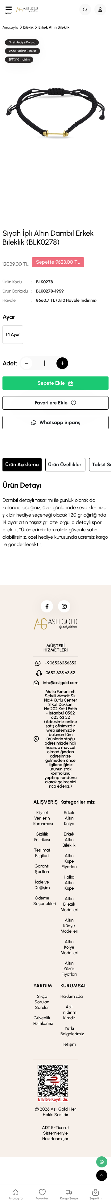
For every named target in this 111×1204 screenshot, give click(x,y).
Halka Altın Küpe (69, 883)
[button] (101, 108)
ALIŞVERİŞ (45, 802)
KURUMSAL (73, 986)
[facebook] (47, 606)
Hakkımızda (71, 996)
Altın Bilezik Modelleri (69, 904)
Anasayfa (10, 27)
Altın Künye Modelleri (69, 926)
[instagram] (64, 606)
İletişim (69, 1044)
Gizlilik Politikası (42, 837)
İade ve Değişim (42, 884)
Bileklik (28, 27)
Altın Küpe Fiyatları (69, 861)
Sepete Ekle (51, 383)
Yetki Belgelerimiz (72, 1031)
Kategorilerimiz (77, 802)
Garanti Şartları (42, 869)
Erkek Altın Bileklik (54, 27)
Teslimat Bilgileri (42, 853)
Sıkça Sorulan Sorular (42, 1002)
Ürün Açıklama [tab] (22, 464)
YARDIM (42, 986)
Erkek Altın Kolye (69, 818)
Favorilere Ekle (51, 403)
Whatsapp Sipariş (59, 422)
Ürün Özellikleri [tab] (65, 464)
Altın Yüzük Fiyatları (69, 969)
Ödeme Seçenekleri (44, 900)
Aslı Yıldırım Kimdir (69, 1012)
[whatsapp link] (101, 1161)
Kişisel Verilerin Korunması (43, 818)
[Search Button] (85, 9)
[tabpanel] (55, 514)
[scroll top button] (101, 1175)
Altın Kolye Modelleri (69, 947)
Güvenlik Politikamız (43, 1020)
